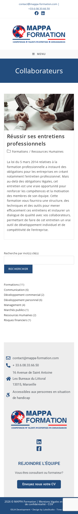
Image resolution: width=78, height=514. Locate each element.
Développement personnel (21, 300)
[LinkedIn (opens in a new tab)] (42, 13)
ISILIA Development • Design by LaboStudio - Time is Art (39, 509)
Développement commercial (22, 295)
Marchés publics (14, 310)
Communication (14, 290)
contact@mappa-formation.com (38, 4)
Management (12, 305)
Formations (20, 151)
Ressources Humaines (47, 151)
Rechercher (18, 269)
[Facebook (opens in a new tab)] (36, 13)
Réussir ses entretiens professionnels (36, 140)
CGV (50, 504)
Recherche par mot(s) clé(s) (21, 253)
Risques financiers (15, 320)
